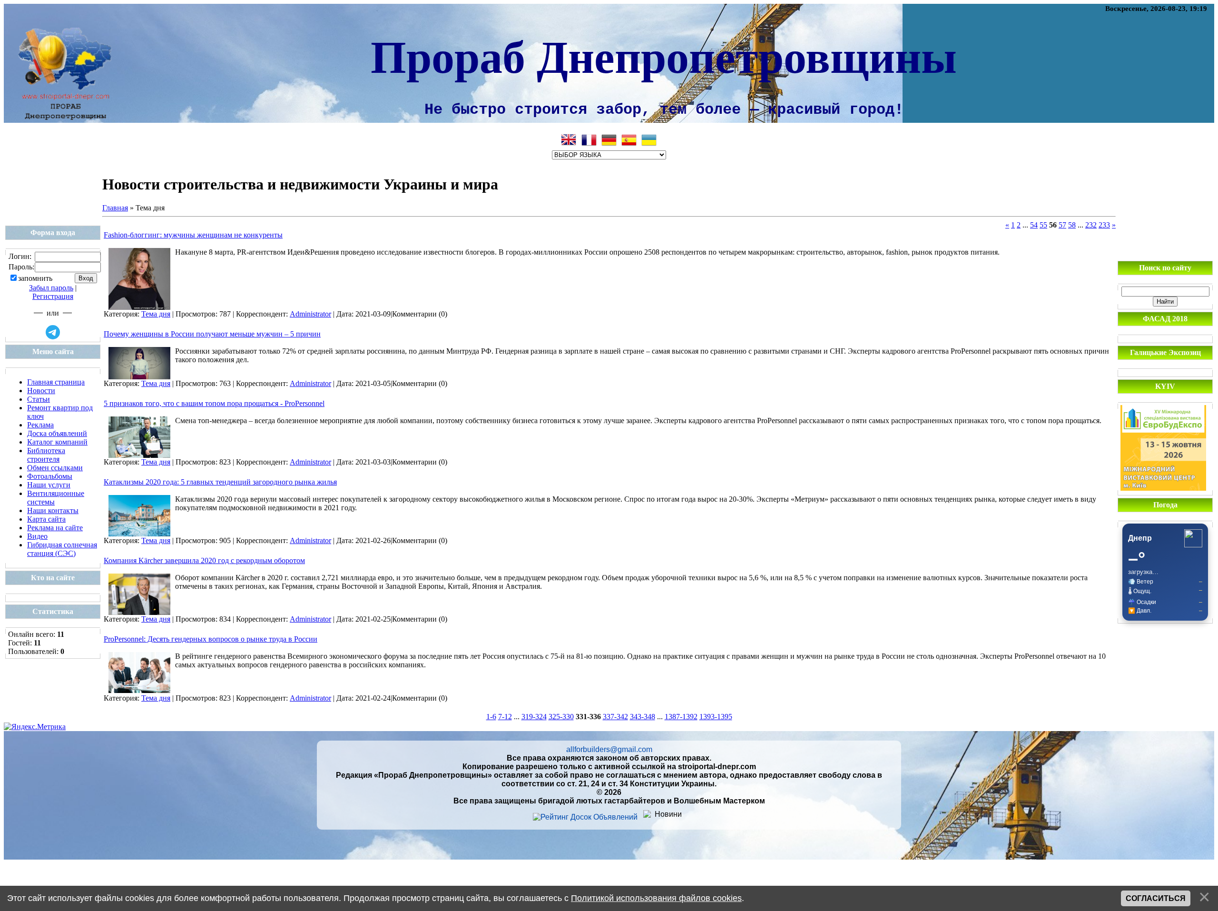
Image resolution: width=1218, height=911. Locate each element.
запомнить (35, 278)
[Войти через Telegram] (53, 332)
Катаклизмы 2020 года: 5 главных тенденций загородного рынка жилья (220, 482)
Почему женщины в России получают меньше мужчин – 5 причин (212, 334)
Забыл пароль (51, 288)
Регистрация (52, 296)
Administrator (310, 314)
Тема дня (155, 314)
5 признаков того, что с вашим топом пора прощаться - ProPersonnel (214, 403)
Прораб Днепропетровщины (664, 55)
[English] (569, 140)
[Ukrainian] (649, 140)
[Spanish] (629, 140)
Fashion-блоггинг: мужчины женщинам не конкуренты (193, 235)
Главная (115, 208)
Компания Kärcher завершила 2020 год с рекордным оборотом (204, 560)
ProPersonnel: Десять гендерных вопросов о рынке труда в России (210, 639)
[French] (589, 140)
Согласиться (1156, 898)
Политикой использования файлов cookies (656, 898)
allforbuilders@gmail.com (609, 749)
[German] (609, 140)
